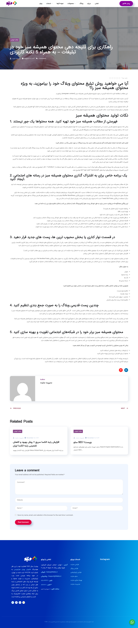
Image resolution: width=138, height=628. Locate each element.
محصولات (70, 3)
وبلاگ (81, 3)
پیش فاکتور (126, 3)
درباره (89, 3)
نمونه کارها (60, 3)
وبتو (41, 3)
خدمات (48, 3)
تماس (96, 3)
